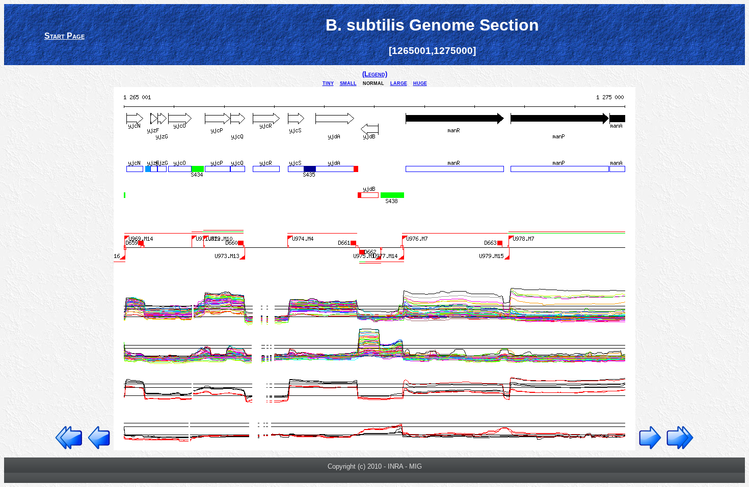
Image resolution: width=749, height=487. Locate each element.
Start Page (64, 36)
